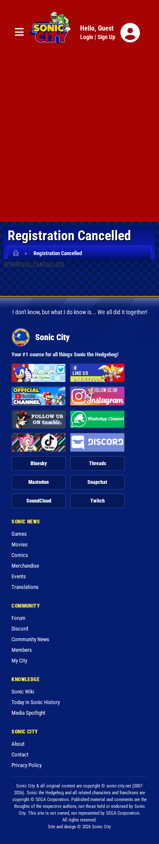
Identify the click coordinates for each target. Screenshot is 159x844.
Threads (97, 463)
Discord (19, 628)
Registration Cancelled (57, 253)
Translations (25, 587)
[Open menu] (19, 32)
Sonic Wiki (22, 691)
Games (19, 534)
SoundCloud (38, 501)
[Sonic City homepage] (50, 32)
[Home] (17, 253)
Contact (19, 754)
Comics (19, 555)
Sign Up (106, 37)
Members (21, 650)
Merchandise (25, 566)
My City (19, 660)
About (18, 744)
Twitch (97, 501)
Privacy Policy (26, 765)
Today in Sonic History (35, 702)
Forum (18, 618)
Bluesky (39, 463)
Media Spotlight (28, 713)
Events (18, 576)
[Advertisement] (79, 142)
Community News (30, 639)
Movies (19, 544)
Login (86, 37)
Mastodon (38, 482)
